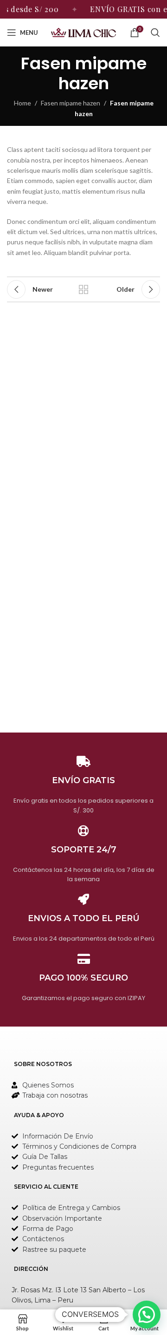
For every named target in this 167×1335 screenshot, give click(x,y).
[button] (147, 1314)
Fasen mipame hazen (70, 103)
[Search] (155, 32)
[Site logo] (83, 32)
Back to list (83, 289)
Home (22, 103)
